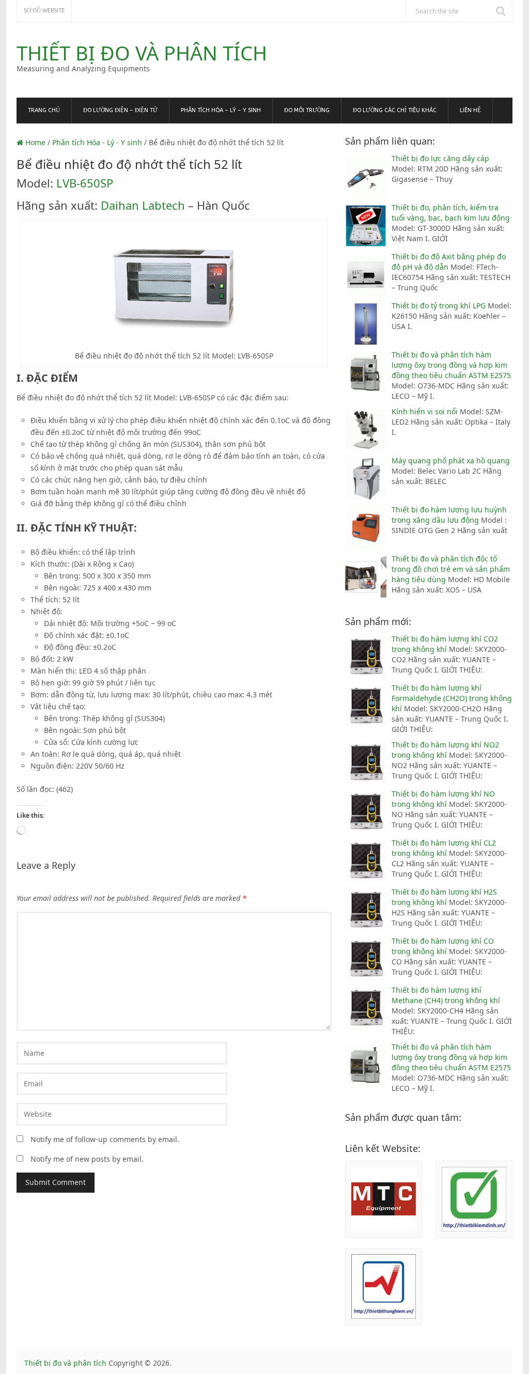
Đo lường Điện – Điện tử (120, 110)
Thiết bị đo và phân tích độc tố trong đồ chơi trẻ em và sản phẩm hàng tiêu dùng (451, 569)
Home (34, 142)
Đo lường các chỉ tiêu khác (395, 110)
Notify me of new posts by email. (87, 1159)
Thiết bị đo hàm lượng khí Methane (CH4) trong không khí (446, 995)
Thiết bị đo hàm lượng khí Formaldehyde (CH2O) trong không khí (452, 698)
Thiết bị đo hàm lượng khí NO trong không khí (443, 799)
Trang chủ (44, 110)
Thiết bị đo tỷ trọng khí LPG (440, 305)
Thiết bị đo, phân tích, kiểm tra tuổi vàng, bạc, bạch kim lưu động (451, 212)
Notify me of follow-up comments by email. (104, 1139)
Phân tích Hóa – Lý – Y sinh (221, 110)
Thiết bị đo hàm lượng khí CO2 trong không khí (445, 644)
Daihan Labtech (143, 205)
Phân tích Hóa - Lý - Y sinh (97, 142)
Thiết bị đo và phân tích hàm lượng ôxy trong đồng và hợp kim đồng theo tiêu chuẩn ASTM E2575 (451, 365)
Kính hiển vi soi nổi (426, 411)
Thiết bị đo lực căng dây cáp (440, 158)
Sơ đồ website (44, 10)
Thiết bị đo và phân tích (142, 53)
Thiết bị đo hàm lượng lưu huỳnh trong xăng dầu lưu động (449, 515)
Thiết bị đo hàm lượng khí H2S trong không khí (444, 897)
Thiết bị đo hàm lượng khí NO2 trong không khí (445, 750)
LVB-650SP (84, 183)
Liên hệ (470, 110)
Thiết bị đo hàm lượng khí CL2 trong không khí (444, 848)
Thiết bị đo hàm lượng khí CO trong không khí (443, 946)
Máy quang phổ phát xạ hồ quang (451, 460)
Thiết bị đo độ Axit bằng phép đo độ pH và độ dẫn (449, 262)
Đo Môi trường (307, 110)
